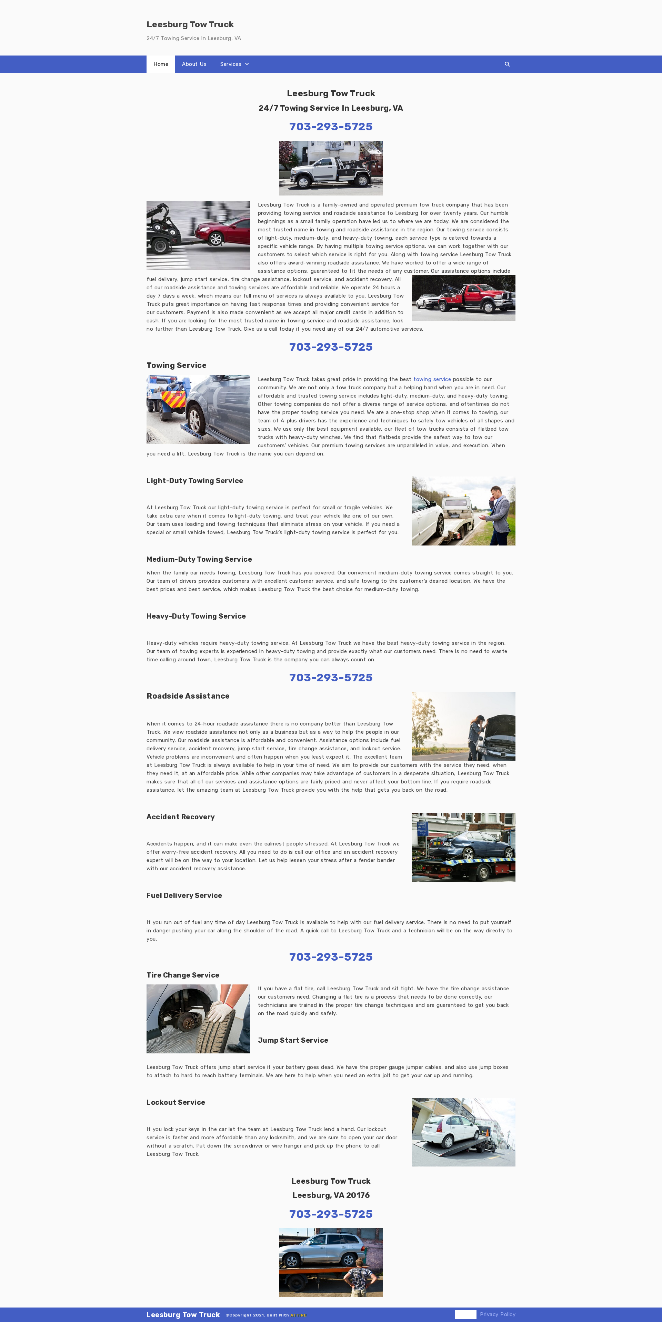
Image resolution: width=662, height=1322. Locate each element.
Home (160, 64)
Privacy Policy (497, 1314)
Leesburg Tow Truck (183, 1315)
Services (230, 64)
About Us (194, 64)
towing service (432, 379)
